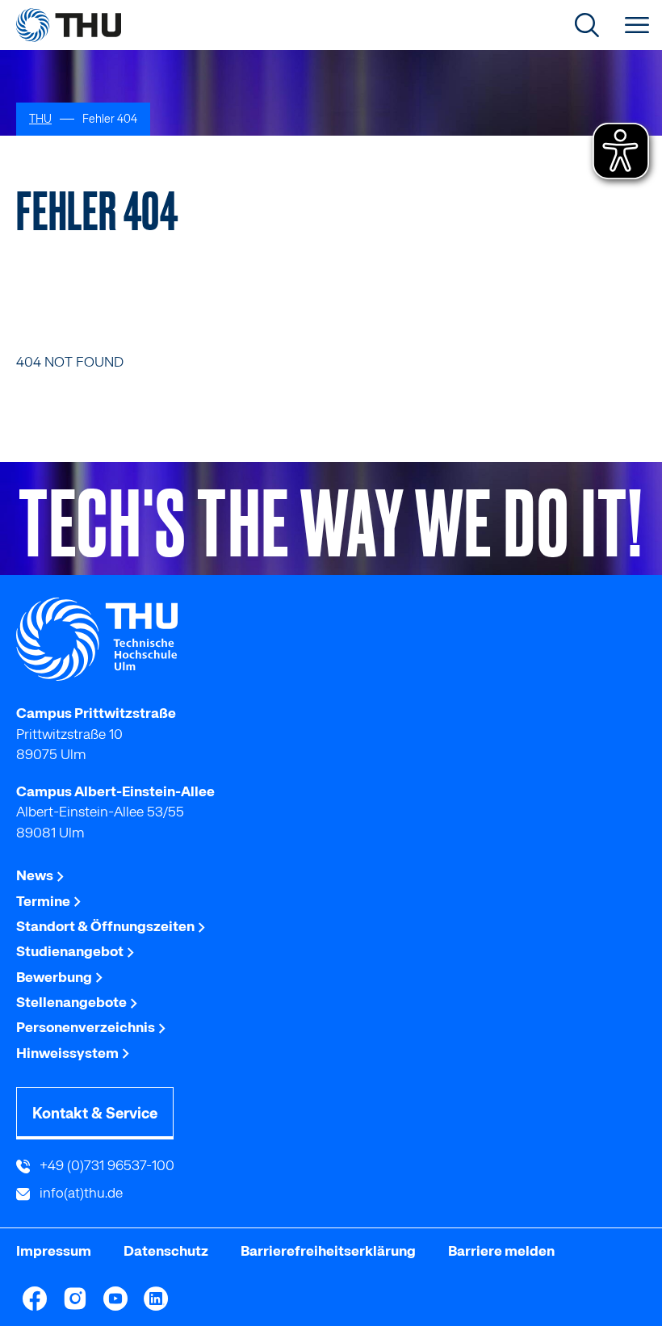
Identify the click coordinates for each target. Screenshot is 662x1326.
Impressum (53, 1251)
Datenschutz (166, 1251)
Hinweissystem (68, 1053)
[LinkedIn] (155, 1298)
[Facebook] (34, 1298)
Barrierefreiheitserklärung (328, 1251)
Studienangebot (71, 951)
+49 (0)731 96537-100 (105, 1165)
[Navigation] (637, 25)
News (36, 875)
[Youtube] (115, 1298)
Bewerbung (55, 977)
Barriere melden (501, 1251)
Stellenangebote (72, 1002)
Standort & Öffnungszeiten (106, 926)
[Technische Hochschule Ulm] (331, 640)
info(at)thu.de (79, 1193)
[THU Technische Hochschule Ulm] (68, 25)
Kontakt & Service (94, 1113)
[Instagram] (75, 1298)
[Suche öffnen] (587, 25)
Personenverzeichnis (86, 1027)
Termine (44, 901)
